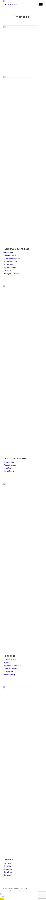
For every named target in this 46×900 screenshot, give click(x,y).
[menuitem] (39, 4)
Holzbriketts (7, 872)
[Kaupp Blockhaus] (19, 4)
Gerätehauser (8, 252)
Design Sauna (8, 471)
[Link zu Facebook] (41, 888)
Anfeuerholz (7, 869)
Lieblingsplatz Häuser (11, 273)
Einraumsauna (8, 462)
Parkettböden (8, 671)
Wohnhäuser (8, 264)
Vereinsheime (8, 270)
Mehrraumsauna (9, 465)
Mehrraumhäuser (9, 255)
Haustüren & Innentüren (12, 665)
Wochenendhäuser (10, 261)
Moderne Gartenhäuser (11, 258)
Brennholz (7, 863)
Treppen (6, 662)
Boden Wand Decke (10, 668)
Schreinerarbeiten (9, 659)
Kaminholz (7, 866)
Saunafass (7, 468)
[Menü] (39, 4)
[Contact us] (2, 899)
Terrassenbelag (9, 674)
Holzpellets (7, 875)
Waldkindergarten (9, 267)
